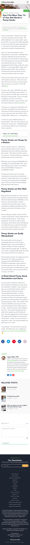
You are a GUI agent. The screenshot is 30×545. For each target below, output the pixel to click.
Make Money (15, 474)
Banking (15, 480)
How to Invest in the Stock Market (15, 331)
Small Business (15, 492)
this (6, 86)
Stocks (26, 10)
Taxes (15, 490)
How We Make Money (15, 504)
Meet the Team (15, 496)
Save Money (15, 476)
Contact (15, 498)
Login (27, 423)
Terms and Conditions (15, 502)
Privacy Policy (15, 500)
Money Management (15, 478)
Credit (15, 488)
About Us (15, 494)
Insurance (15, 486)
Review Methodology (15, 506)
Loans (15, 484)
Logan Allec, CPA (13, 357)
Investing (15, 482)
